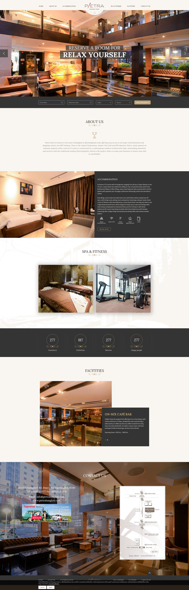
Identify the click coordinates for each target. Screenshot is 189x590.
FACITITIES (131, 6)
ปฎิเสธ (50, 587)
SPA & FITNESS (116, 6)
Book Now (104, 229)
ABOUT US (53, 6)
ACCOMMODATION (69, 6)
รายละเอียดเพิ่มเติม (53, 584)
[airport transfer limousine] (46, 513)
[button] (4, 53)
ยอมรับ (42, 587)
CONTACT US (145, 6)
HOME (41, 6)
